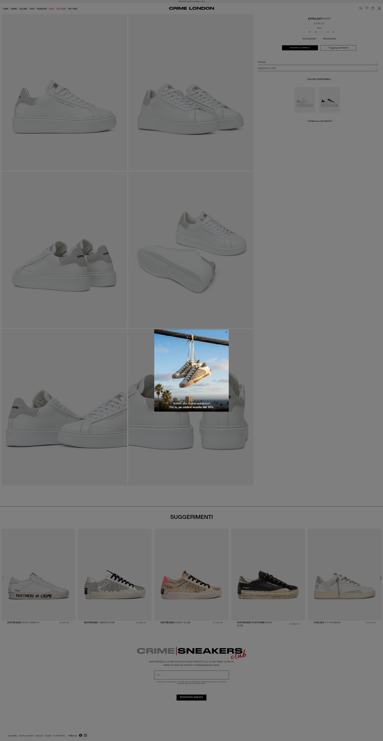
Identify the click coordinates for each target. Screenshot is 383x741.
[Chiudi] (226, 332)
